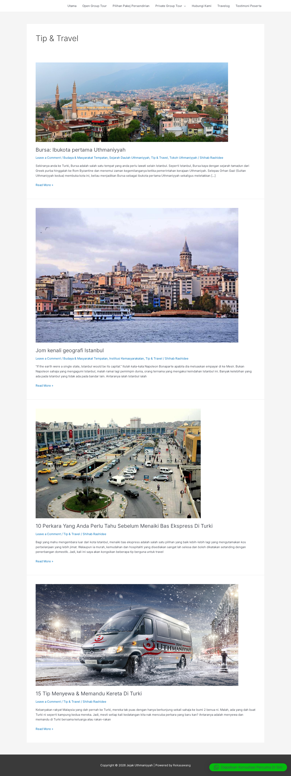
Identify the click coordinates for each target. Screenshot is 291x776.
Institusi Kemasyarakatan (126, 358)
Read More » (44, 185)
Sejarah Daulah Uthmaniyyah (129, 158)
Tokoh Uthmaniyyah (183, 158)
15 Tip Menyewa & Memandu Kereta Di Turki (89, 693)
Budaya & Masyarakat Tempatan (85, 158)
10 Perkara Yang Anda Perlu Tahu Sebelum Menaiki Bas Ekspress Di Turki (124, 526)
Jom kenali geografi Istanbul (70, 350)
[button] (248, 767)
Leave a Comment (48, 158)
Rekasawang (182, 765)
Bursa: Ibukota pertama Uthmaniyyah (81, 150)
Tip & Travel (159, 158)
